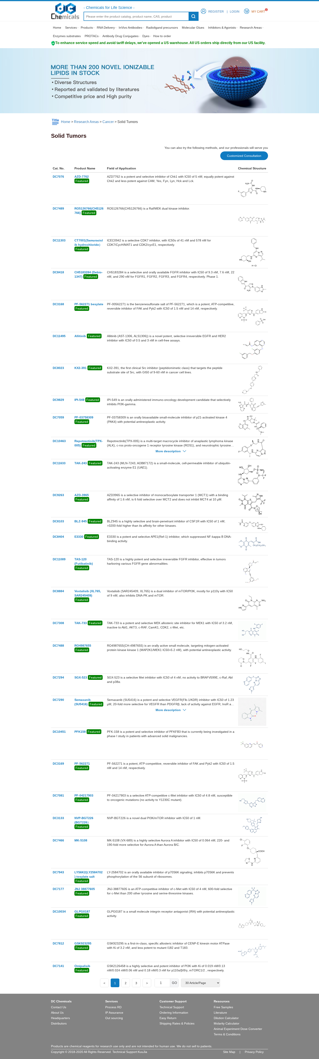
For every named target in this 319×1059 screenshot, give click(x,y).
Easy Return (168, 1018)
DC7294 (58, 677)
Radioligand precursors (162, 27)
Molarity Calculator (226, 1023)
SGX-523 (80, 677)
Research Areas (251, 27)
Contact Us (58, 1007)
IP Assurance (114, 1012)
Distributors (59, 1023)
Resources (222, 1001)
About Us (57, 1012)
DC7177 (58, 889)
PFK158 (80, 731)
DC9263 (58, 495)
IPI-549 (79, 400)
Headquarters (60, 1018)
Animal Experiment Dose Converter (238, 1029)
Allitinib (80, 336)
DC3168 (58, 304)
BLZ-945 (80, 521)
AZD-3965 (81, 495)
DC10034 (59, 911)
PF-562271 (82, 763)
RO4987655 (82, 645)
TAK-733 (80, 623)
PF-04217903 (83, 795)
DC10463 (59, 441)
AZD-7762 (81, 176)
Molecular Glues (193, 27)
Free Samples (223, 1007)
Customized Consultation (244, 155)
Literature (220, 1012)
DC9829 (58, 400)
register (216, 11)
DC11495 (59, 336)
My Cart (258, 10)
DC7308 (58, 623)
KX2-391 (80, 368)
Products (87, 27)
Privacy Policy (254, 1052)
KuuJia (142, 1052)
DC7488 (58, 645)
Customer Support (173, 1001)
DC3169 (58, 763)
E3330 (78, 536)
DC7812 (58, 943)
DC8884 (58, 591)
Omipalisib (82, 966)
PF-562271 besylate (88, 304)
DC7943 (58, 872)
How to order (162, 36)
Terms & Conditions (227, 1034)
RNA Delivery (106, 27)
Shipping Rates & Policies (177, 1023)
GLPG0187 (82, 911)
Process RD (113, 1007)
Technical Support (172, 1007)
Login (234, 11)
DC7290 (58, 700)
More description (169, 451)
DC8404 (58, 536)
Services (71, 27)
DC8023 (58, 368)
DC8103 (58, 521)
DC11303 (59, 240)
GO (174, 983)
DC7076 (58, 176)
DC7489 (58, 208)
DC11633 (59, 463)
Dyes (145, 36)
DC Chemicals (61, 1001)
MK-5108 (80, 840)
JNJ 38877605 (84, 889)
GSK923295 (82, 943)
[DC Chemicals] (65, 11)
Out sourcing (114, 1018)
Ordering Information (174, 1012)
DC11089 (59, 559)
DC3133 (58, 818)
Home (57, 27)
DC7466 (58, 840)
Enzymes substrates (67, 36)
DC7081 (58, 795)
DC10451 (59, 731)
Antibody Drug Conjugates (120, 36)
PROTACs (92, 36)
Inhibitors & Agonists (222, 27)
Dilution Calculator (226, 1018)
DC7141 (58, 966)
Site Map (229, 1052)
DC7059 (58, 417)
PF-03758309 (83, 417)
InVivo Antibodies (130, 27)
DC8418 (58, 272)
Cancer (108, 122)
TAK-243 (80, 463)
